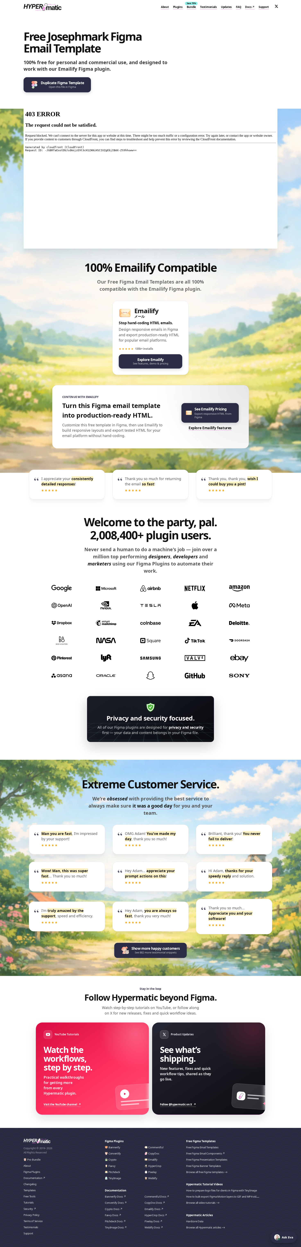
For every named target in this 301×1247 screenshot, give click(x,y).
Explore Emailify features (210, 428)
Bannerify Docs (114, 1196)
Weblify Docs (152, 1227)
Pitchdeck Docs (114, 1221)
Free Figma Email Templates (202, 1147)
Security (28, 1209)
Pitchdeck (114, 1172)
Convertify (115, 1153)
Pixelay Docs (152, 1221)
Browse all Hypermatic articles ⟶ (205, 1227)
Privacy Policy (31, 1215)
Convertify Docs (114, 1203)
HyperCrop (154, 1166)
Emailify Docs (152, 1209)
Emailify (152, 1159)
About (165, 7)
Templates (30, 1190)
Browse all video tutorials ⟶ (203, 1203)
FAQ (238, 7)
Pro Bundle (33, 1159)
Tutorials (29, 1202)
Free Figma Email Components (204, 1153)
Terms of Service (33, 1221)
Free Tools (29, 1196)
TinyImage (115, 1178)
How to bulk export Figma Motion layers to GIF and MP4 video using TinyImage (232, 1196)
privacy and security (186, 727)
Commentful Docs (155, 1196)
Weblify (152, 1178)
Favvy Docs (111, 1215)
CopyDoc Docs (153, 1203)
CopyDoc (153, 1153)
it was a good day (152, 805)
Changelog (30, 1184)
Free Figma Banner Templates (203, 1166)
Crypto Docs (112, 1209)
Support (264, 7)
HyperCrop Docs (154, 1215)
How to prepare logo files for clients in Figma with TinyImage (221, 1190)
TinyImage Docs (114, 1227)
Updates (226, 7)
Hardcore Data (195, 1221)
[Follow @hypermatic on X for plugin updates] (276, 6)
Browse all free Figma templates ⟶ (207, 1172)
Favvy (112, 1166)
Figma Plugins (32, 1172)
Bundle (191, 7)
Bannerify (114, 1147)
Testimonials (208, 7)
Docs (248, 7)
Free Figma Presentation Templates (206, 1159)
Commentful (155, 1147)
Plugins (178, 7)
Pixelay (152, 1172)
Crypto (113, 1159)
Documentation (33, 1178)
